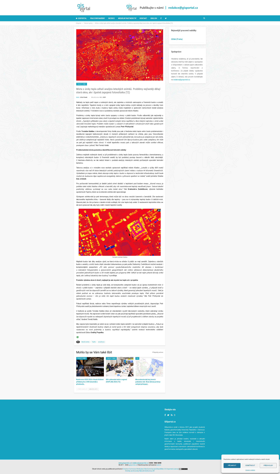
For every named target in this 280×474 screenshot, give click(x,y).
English (153, 18)
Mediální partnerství (127, 18)
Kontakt (143, 18)
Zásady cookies (250, 470)
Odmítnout (250, 465)
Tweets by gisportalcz (127, 410)
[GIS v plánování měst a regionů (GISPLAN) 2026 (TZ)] (120, 366)
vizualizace (101, 341)
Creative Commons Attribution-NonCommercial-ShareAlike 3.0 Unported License (151, 469)
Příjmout (232, 465)
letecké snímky (85, 341)
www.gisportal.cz (125, 463)
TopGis (94, 341)
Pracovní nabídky (97, 18)
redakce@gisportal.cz (181, 80)
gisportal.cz (133, 465)
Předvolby (268, 465)
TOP (137, 358)
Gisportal (82, 18)
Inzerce (111, 18)
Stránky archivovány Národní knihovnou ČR (140, 471)
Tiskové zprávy (81, 84)
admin (159, 465)
